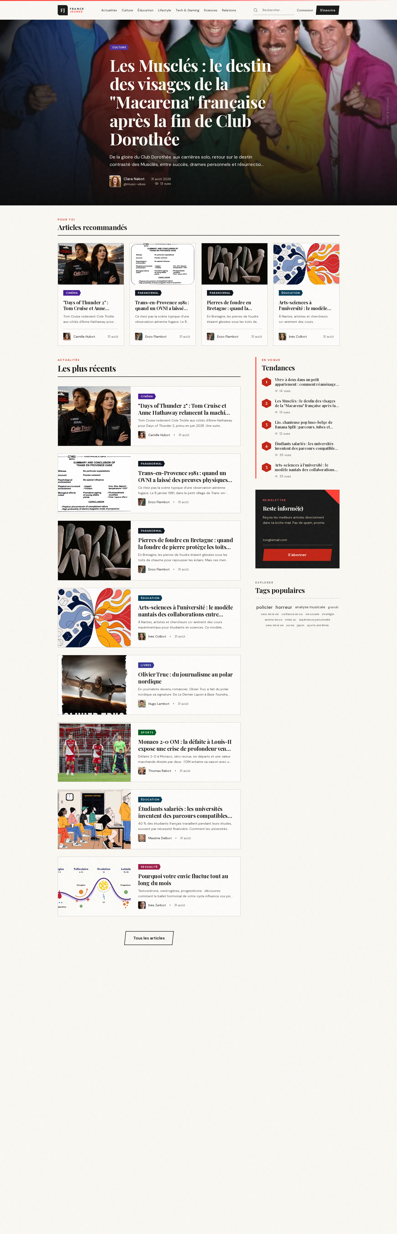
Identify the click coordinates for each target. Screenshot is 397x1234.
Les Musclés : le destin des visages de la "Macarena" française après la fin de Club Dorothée (305, 403)
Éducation (145, 10)
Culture (127, 10)
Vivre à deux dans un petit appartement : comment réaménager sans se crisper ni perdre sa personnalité (306, 382)
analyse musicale (310, 607)
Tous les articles (149, 938)
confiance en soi (292, 614)
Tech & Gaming (187, 10)
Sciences (210, 10)
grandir (333, 607)
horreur (284, 607)
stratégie (328, 614)
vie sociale (312, 614)
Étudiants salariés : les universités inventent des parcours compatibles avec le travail (306, 446)
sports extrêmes (318, 625)
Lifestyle (164, 10)
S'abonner (297, 554)
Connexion (305, 10)
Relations (229, 10)
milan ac (290, 620)
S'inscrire (327, 10)
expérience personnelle (314, 620)
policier (264, 607)
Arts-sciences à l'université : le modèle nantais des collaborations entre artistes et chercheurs (304, 467)
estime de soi (273, 620)
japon (300, 625)
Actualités (109, 10)
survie (290, 625)
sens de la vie (270, 614)
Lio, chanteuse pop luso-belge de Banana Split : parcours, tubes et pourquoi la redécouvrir (304, 424)
